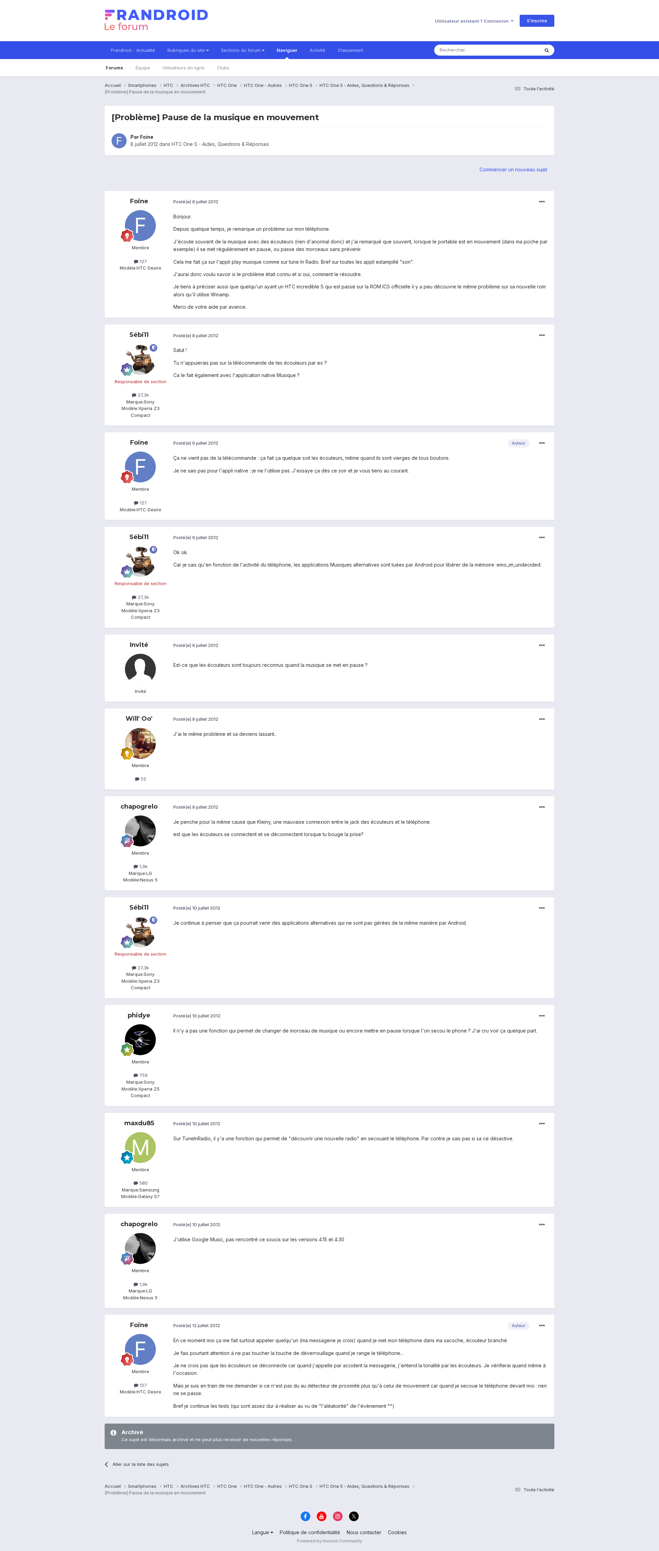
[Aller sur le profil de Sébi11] (140, 359)
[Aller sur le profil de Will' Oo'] (140, 743)
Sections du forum (241, 50)
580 (143, 1183)
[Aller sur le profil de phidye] (140, 1039)
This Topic (519, 50)
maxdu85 (139, 1123)
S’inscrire (537, 20)
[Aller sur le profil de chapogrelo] (140, 831)
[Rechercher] (546, 50)
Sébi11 (139, 335)
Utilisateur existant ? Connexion (473, 21)
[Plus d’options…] (542, 202)
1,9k (143, 866)
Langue (261, 1532)
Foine (146, 137)
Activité (317, 50)
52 (142, 779)
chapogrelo (139, 806)
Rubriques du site (186, 50)
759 (143, 1075)
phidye (139, 1015)
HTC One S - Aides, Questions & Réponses (220, 144)
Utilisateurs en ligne (183, 67)
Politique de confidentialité (310, 1532)
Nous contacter (364, 1532)
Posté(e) (195, 201)
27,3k (142, 395)
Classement (350, 50)
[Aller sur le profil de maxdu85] (140, 1147)
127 (142, 261)
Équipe (143, 67)
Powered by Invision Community (329, 1540)
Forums (114, 67)
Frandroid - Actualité (133, 50)
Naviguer (287, 50)
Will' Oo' (139, 718)
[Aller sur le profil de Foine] (119, 140)
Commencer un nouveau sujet (513, 169)
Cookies (397, 1532)
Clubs (223, 67)
